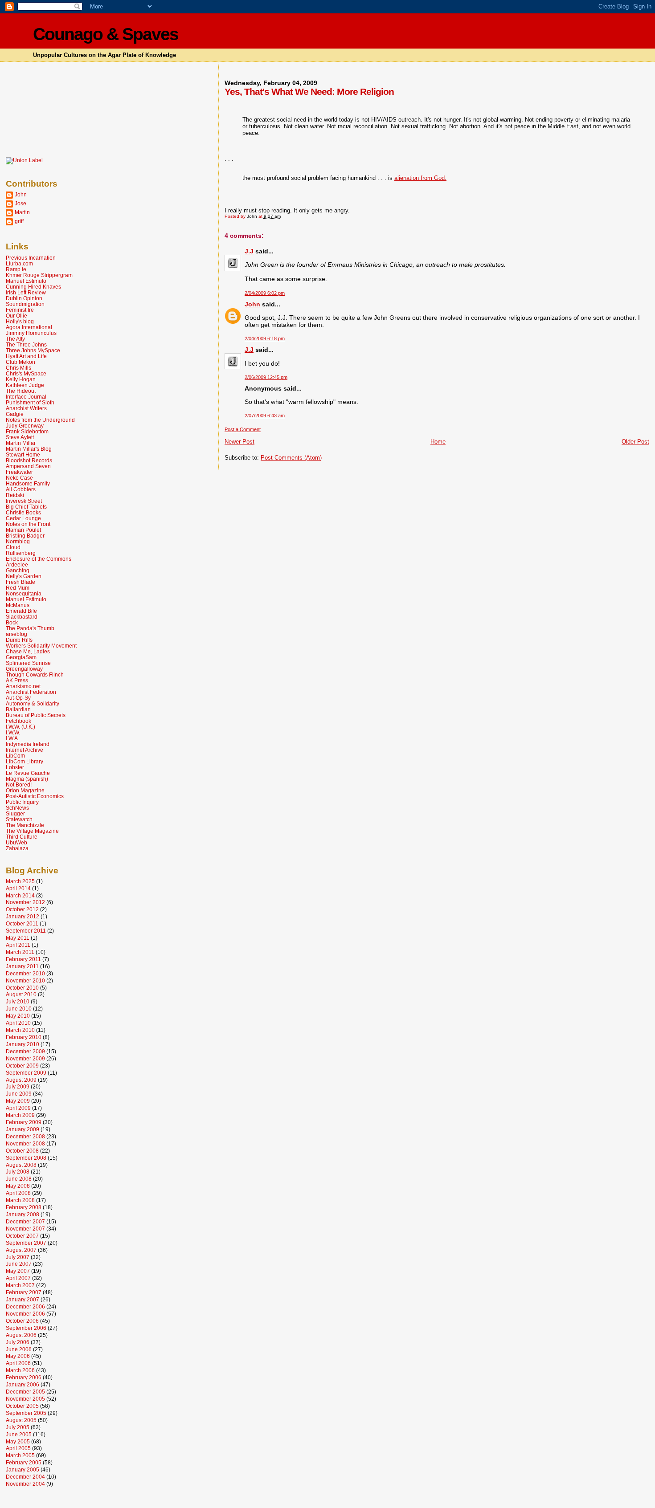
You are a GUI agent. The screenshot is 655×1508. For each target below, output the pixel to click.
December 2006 (25, 1306)
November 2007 (25, 1228)
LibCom (15, 755)
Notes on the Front (28, 524)
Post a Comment (243, 429)
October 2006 (22, 1321)
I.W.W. (13, 732)
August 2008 (21, 1165)
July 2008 (17, 1171)
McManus (17, 605)
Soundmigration (25, 304)
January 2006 (22, 1384)
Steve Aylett (20, 437)
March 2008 (20, 1200)
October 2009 (22, 1065)
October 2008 (22, 1150)
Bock (12, 622)
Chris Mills (18, 368)
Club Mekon (20, 362)
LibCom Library (24, 761)
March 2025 (20, 881)
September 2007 (26, 1243)
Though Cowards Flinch (35, 674)
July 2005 (17, 1427)
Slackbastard (21, 617)
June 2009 (19, 1093)
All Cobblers (21, 489)
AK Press (17, 680)
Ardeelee (17, 564)
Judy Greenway (25, 425)
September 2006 (26, 1328)
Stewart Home (23, 454)
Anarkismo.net (23, 686)
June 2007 (19, 1264)
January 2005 (22, 1469)
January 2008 (22, 1214)
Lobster (15, 767)
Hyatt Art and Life (26, 356)
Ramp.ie (16, 269)
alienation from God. (420, 178)
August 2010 (21, 994)
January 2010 (22, 1044)
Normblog (18, 541)
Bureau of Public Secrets (36, 715)
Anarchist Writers (26, 408)
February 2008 (23, 1207)
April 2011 (18, 945)
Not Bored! (19, 784)
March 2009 (20, 1115)
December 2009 (25, 1051)
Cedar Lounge (23, 518)
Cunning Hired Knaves (33, 286)
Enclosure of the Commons (38, 559)
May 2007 (18, 1271)
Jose (20, 203)
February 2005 (23, 1462)
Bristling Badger (25, 535)
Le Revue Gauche (28, 773)
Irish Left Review (26, 292)
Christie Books (23, 512)
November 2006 (25, 1313)
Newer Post (239, 441)
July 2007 (17, 1257)
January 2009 (22, 1129)
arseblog (16, 634)
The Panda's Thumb (30, 628)
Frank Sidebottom (27, 431)
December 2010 (25, 973)
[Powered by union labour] (24, 160)
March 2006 (20, 1370)
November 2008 (25, 1143)
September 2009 (26, 1073)
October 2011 (22, 923)
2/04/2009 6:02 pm (265, 293)
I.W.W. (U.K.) (20, 727)
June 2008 (19, 1179)
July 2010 (17, 1001)
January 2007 (22, 1299)
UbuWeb (16, 842)
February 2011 (23, 959)
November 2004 (25, 1484)
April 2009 (18, 1108)
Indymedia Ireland (27, 744)
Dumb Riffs (19, 640)
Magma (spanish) (27, 779)
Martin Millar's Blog (29, 449)
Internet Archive (24, 750)
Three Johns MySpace (33, 350)
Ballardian (18, 709)
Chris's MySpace (26, 373)
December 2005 (25, 1391)
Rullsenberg (21, 553)
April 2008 (18, 1193)
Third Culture (21, 837)
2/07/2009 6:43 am (265, 415)
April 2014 (18, 888)
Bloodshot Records (29, 460)
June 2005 (19, 1434)
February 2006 (23, 1377)
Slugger (15, 813)
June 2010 (19, 1008)
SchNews (17, 808)
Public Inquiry (22, 802)
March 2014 (20, 895)
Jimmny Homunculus (31, 333)
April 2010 (18, 1023)
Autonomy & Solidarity (32, 703)
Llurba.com (19, 263)
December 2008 (25, 1136)
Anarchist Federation (31, 692)
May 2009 (18, 1101)
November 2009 (25, 1058)
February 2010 (23, 1037)
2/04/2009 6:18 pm (265, 338)
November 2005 (25, 1399)
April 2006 (18, 1363)
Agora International (29, 327)
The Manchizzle (25, 825)
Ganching (17, 570)
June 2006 (19, 1349)
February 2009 (23, 1122)
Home (438, 441)
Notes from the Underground (40, 420)
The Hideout (21, 391)
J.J (249, 251)
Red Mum (17, 588)
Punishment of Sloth (30, 402)
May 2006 (18, 1356)
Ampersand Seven (28, 466)
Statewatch (19, 819)
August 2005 (21, 1420)
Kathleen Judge (25, 385)
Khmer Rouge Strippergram (39, 275)
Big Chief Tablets (26, 506)
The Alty (15, 339)
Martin (22, 212)
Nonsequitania (23, 593)
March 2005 (20, 1455)
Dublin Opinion (24, 298)
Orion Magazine (25, 790)
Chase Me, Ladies (28, 651)
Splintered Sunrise (28, 663)
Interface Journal (26, 396)
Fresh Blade (20, 582)
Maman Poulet (23, 530)
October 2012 (22, 909)
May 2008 (18, 1186)
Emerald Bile (21, 611)
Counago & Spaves (105, 34)
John (252, 304)
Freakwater (19, 472)
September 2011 (26, 930)
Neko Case (19, 478)
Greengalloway (24, 669)
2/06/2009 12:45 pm (266, 377)
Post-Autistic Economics (35, 796)
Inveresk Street (24, 501)
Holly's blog (20, 321)
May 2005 (18, 1441)
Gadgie (15, 414)
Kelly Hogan (21, 379)
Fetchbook (18, 721)
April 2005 (18, 1448)
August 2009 (21, 1080)
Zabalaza (17, 848)
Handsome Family (28, 483)
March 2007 (20, 1285)
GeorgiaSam (21, 657)
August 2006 (21, 1335)
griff (19, 221)
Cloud (13, 547)
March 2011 (20, 952)
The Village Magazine (32, 831)
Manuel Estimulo (26, 281)
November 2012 (25, 902)
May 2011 (17, 938)
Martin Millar (21, 443)
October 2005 (22, 1406)
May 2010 (18, 1016)
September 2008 (26, 1158)
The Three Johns (26, 344)
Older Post (635, 441)
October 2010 (22, 987)
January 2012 (22, 916)
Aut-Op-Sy (18, 698)
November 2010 (25, 980)
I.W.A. (12, 738)
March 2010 (20, 1030)
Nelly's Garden (23, 576)
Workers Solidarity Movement (41, 645)
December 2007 (25, 1221)
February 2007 (23, 1292)
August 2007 (21, 1250)
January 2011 (22, 966)
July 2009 (17, 1086)
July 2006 (17, 1342)
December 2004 (25, 1476)
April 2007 (18, 1278)
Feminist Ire (20, 310)
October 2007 (22, 1236)
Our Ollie (16, 315)
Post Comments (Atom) (291, 457)
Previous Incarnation (31, 258)
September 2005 (26, 1413)
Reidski (15, 495)
